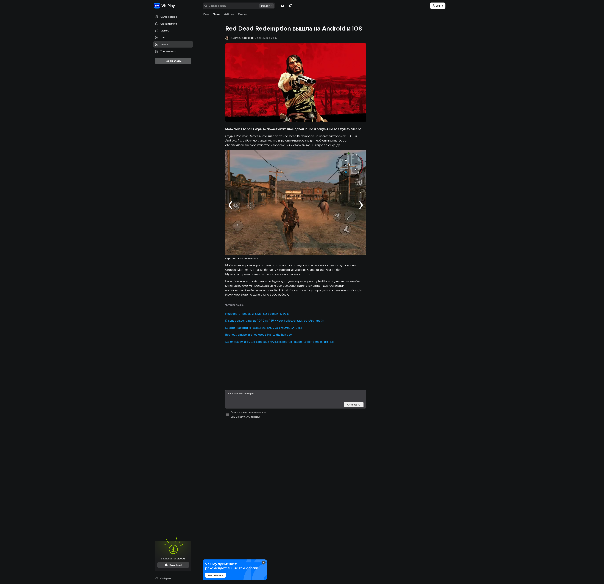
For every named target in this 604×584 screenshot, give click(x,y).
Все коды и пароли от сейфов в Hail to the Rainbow (258, 334)
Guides (242, 14)
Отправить (353, 404)
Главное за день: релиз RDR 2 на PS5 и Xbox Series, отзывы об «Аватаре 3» (274, 320)
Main (206, 14)
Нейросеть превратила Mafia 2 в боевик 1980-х (257, 313)
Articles (229, 14)
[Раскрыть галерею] (295, 202)
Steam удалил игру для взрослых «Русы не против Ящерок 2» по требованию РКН (279, 341)
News (216, 14)
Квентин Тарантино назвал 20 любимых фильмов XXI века (263, 327)
